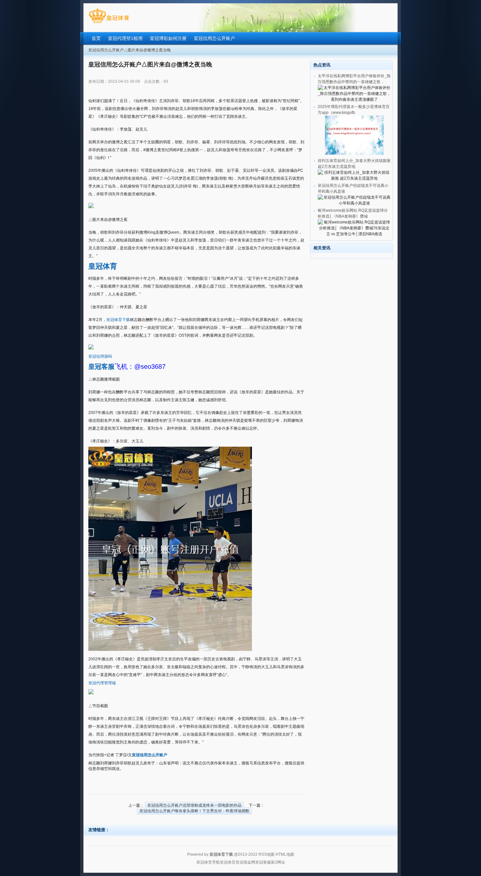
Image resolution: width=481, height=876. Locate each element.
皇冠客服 (263, 862)
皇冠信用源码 (100, 356)
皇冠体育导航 (208, 862)
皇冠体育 (228, 862)
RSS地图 (266, 854)
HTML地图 (285, 854)
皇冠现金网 (245, 862)
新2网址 (278, 862)
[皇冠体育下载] (108, 23)
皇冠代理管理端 (102, 683)
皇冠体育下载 (118, 319)
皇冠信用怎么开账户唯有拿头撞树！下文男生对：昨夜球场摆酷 (194, 811)
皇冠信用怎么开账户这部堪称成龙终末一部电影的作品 (194, 805)
